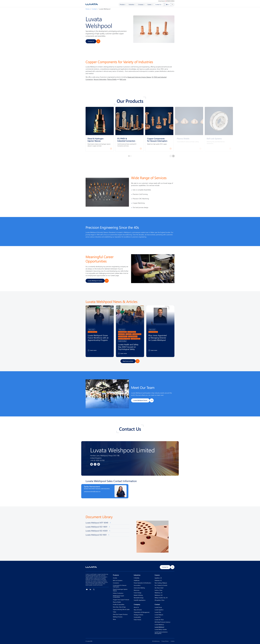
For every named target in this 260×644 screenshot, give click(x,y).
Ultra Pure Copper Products (120, 614)
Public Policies (137, 619)
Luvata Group (158, 607)
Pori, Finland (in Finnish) (161, 585)
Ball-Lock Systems (117, 580)
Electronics (136, 590)
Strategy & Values (138, 614)
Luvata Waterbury (159, 624)
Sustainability (137, 617)
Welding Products (117, 617)
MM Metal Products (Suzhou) (162, 622)
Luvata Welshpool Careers (95, 281)
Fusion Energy (137, 593)
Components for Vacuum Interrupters (119, 586)
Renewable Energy (138, 597)
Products (116, 575)
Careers (157, 575)
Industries (137, 575)
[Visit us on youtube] (87, 589)
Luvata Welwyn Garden (161, 629)
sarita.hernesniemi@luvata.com (92, 491)
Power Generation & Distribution (142, 583)
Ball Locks (123, 79)
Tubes (114, 612)
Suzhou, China (158, 590)
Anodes (115, 578)
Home (88, 9)
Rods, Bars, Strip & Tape (119, 607)
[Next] (173, 156)
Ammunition (137, 585)
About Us (136, 607)
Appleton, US (158, 578)
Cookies (172, 641)
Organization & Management (141, 612)
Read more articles (128, 361)
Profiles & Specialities (118, 604)
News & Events (138, 610)
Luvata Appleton (159, 610)
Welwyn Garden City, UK (161, 597)
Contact (94, 9)
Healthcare (136, 580)
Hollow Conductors (118, 593)
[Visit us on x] (94, 589)
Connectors (116, 583)
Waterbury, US (158, 593)
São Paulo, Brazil (159, 588)
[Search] (172, 4)
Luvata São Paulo (159, 619)
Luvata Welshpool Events (140, 400)
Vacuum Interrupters (100, 79)
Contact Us (91, 41)
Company (137, 604)
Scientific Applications (139, 600)
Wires (114, 619)
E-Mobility (136, 578)
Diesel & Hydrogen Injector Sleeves (120, 590)
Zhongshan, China (159, 600)
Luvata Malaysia (159, 614)
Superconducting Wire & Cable (121, 609)
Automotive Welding (139, 588)
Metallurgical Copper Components (118, 596)
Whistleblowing (155, 641)
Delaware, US (158, 580)
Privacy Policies (165, 641)
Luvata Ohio (158, 612)
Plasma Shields (112, 79)
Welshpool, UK (158, 595)
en (168, 4)
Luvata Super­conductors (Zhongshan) (161, 632)
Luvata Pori (157, 617)
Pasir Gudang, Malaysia (161, 583)
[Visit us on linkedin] (90, 589)
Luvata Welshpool (159, 627)
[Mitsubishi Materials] (166, 1)
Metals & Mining (138, 595)
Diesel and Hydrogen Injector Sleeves (139, 77)
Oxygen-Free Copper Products (121, 599)
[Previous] (171, 156)
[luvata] (92, 4)
